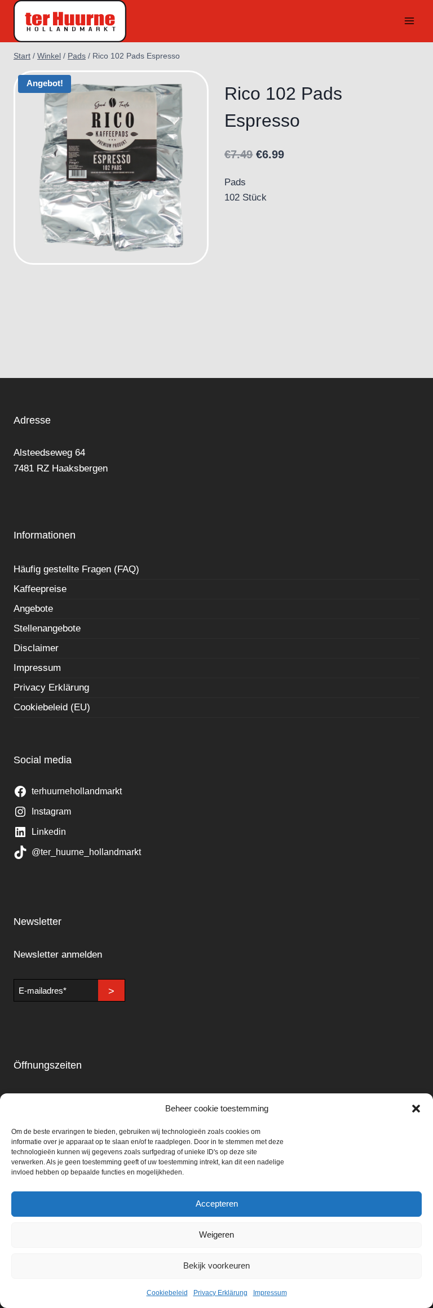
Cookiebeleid (167, 1293)
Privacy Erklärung (220, 1293)
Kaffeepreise (40, 589)
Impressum (270, 1293)
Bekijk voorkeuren (216, 1265)
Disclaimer (36, 648)
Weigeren (216, 1234)
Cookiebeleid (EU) (52, 707)
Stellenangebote (47, 628)
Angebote (33, 608)
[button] (416, 1108)
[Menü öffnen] (409, 21)
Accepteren (217, 1203)
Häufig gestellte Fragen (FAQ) (76, 569)
